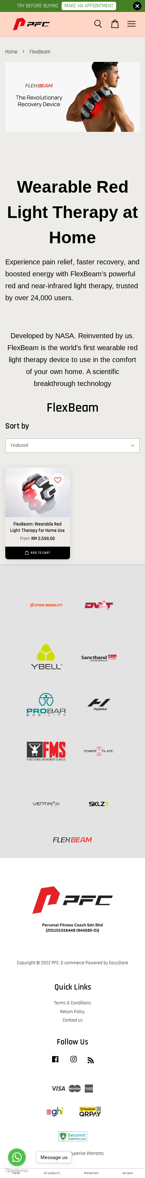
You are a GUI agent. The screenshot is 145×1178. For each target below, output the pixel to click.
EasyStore (118, 963)
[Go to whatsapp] (17, 1157)
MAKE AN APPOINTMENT (88, 5)
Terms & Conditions (72, 1003)
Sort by (17, 426)
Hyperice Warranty (86, 1153)
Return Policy (72, 1012)
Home (11, 52)
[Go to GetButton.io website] (17, 1171)
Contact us (73, 1020)
